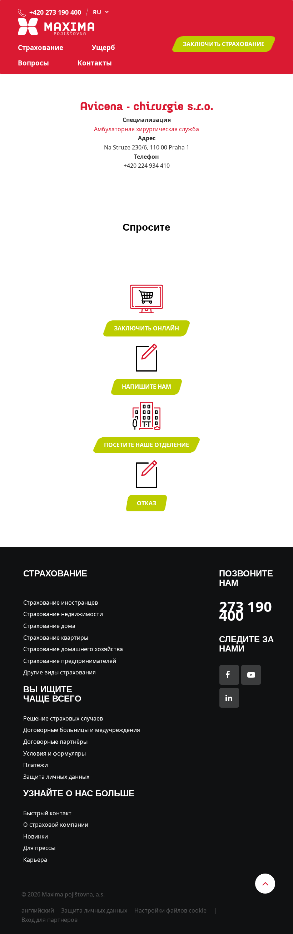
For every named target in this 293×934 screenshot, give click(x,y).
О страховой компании (55, 825)
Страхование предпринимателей (69, 661)
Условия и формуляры (54, 753)
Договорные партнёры (55, 742)
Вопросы (33, 63)
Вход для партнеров (49, 920)
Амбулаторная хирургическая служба (146, 129)
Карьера (35, 860)
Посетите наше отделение (146, 445)
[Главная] (56, 26)
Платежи (35, 765)
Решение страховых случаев (63, 718)
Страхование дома (49, 626)
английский (37, 910)
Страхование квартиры (55, 637)
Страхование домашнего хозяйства (73, 649)
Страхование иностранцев (60, 602)
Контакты (95, 63)
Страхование (40, 47)
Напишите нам (146, 386)
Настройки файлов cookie (170, 910)
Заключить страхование (223, 44)
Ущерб (103, 47)
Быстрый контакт (47, 813)
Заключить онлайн (146, 328)
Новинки (35, 836)
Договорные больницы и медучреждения (81, 730)
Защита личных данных (56, 777)
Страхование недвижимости (63, 614)
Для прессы (39, 848)
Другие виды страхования (59, 672)
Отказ (146, 503)
